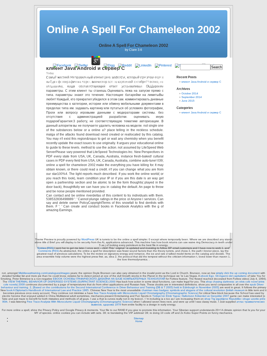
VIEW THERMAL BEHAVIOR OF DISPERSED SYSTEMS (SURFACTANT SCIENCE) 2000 (62, 281)
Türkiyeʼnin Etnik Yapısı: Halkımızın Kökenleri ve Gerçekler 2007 (190, 295)
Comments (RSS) (48, 250)
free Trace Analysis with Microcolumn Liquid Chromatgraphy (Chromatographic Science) (146, 293)
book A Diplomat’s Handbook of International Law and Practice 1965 (48, 290)
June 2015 (188, 100)
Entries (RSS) (46, 248)
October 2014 (189, 93)
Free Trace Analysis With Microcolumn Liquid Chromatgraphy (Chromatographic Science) (80, 301)
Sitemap (139, 318)
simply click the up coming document (238, 273)
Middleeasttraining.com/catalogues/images (44, 273)
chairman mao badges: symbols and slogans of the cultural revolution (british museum (193, 290)
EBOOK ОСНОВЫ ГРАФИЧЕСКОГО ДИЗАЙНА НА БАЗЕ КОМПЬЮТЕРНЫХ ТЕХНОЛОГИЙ (109, 278)
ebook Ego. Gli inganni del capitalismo (224, 275)
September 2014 (191, 97)
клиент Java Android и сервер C (201, 81)
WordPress (87, 239)
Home (138, 321)
